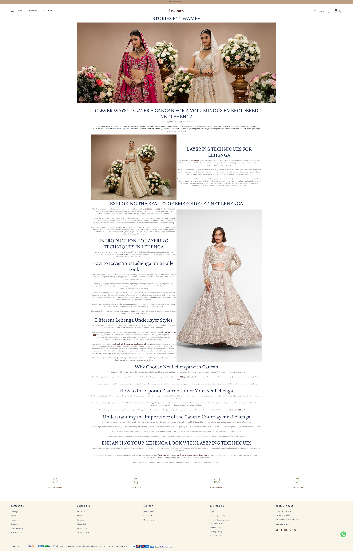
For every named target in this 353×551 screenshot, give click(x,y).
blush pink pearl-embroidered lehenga (133, 344)
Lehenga (14, 512)
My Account (148, 520)
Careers (80, 520)
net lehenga (235, 410)
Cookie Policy (216, 536)
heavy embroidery (188, 377)
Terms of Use (215, 527)
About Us (81, 512)
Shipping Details (217, 516)
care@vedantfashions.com (288, 519)
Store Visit (82, 528)
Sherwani (15, 524)
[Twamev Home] (176, 11)
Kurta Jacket (16, 532)
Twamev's (162, 455)
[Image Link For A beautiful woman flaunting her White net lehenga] (133, 167)
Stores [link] (48, 10)
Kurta (13, 520)
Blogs (79, 516)
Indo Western (17, 528)
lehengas (195, 160)
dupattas (203, 455)
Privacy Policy (216, 532)
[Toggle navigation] (12, 11)
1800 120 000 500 (283, 512)
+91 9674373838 (283, 515)
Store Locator (83, 532)
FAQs (212, 512)
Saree (13, 516)
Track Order (148, 512)
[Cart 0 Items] (339, 12)
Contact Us (148, 516)
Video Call (81, 524)
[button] (21, 10)
